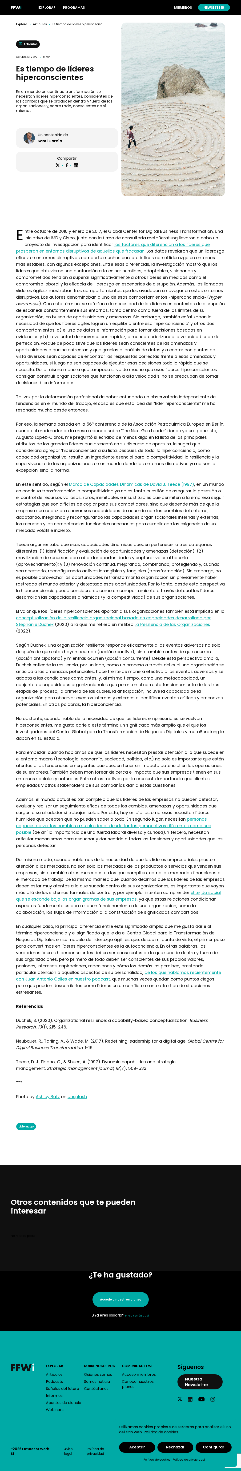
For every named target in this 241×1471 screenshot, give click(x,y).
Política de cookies (157, 1460)
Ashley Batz (48, 1096)
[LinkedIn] (76, 165)
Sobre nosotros (99, 1366)
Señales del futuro (62, 1388)
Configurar (213, 1447)
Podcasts (54, 1381)
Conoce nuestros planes (138, 1384)
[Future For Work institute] (28, 1367)
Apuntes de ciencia (63, 1402)
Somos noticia (97, 1381)
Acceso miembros (139, 1374)
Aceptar (137, 1447)
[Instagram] (212, 1399)
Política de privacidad (189, 1460)
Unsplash (77, 1096)
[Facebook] (66, 165)
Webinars (55, 1409)
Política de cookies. (161, 1432)
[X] (58, 165)
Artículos (40, 24)
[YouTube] (201, 1399)
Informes (54, 1395)
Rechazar (175, 1447)
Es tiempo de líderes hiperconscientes (78, 24)
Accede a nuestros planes (120, 1299)
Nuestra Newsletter (196, 1382)
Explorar (54, 1366)
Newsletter (214, 7)
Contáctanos (96, 1388)
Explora (21, 24)
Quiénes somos (98, 1374)
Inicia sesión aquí (137, 1315)
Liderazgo (26, 1126)
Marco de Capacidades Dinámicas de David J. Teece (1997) (131, 484)
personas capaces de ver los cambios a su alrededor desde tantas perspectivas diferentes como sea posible (113, 825)
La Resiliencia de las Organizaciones (172, 624)
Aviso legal (68, 1451)
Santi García (50, 141)
